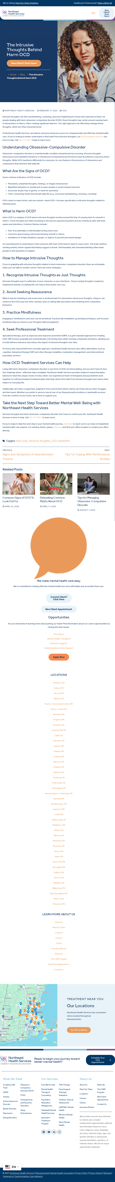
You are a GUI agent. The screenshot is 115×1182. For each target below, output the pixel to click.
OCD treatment (61, 440)
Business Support (59, 643)
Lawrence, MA (59, 809)
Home (13, 74)
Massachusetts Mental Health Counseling (55, 1173)
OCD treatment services (92, 136)
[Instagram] (59, 1132)
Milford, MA (58, 830)
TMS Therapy (64, 1085)
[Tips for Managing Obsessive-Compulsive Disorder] (93, 484)
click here (68, 424)
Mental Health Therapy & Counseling (47, 1092)
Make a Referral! (104, 3)
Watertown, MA (58, 888)
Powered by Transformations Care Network (23, 1176)
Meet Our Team (58, 927)
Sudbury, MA (59, 872)
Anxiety (6, 1097)
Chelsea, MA (59, 756)
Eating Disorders (10, 1117)
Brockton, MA (58, 725)
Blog (22, 74)
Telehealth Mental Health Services (48, 1111)
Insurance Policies (59, 948)
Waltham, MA (58, 883)
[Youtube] (49, 1132)
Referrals (59, 954)
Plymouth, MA (59, 846)
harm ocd (21, 440)
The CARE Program (59, 959)
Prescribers (58, 634)
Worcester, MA (59, 904)
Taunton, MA (59, 877)
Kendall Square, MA (59, 804)
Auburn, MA (59, 688)
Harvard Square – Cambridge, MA (58, 793)
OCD (64, 110)
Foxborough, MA (58, 783)
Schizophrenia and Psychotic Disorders (26, 1103)
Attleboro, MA (59, 683)
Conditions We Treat (9, 1086)
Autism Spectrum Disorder (10, 1102)
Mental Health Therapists (59, 639)
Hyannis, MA (59, 746)
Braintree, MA (59, 714)
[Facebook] (43, 1132)
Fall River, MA (58, 772)
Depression (8, 1113)
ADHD (5, 1092)
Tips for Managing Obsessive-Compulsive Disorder (91, 501)
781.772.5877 (25, 140)
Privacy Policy (81, 1173)
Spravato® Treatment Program (45, 1120)
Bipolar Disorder (9, 1109)
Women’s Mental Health (65, 1116)
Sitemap (107, 1173)
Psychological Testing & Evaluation (64, 1092)
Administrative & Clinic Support (58, 648)
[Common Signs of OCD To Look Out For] (19, 484)
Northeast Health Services (19, 110)
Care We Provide (48, 1085)
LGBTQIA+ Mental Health (66, 1108)
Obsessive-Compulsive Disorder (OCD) (27, 1088)
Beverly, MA (59, 693)
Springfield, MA (59, 867)
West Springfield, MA (58, 893)
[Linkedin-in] (54, 1132)
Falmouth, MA (58, 740)
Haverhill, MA (58, 799)
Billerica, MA (59, 698)
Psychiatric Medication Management (46, 1103)
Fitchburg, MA (59, 777)
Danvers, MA (59, 762)
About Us (59, 922)
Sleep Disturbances (26, 1111)
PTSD (23, 1095)
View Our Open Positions (26, 3)
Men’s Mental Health (64, 1123)
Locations (59, 933)
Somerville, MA (59, 862)
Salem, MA (59, 856)
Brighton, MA (58, 719)
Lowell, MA (58, 814)
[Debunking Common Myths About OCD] (56, 484)
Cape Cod (59, 735)
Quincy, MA (58, 851)
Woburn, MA (59, 899)
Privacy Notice (96, 1173)
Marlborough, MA (59, 820)
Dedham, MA (59, 767)
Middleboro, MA (58, 825)
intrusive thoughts (39, 440)
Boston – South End (59, 709)
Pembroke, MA (59, 841)
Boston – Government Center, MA (59, 704)
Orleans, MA (59, 751)
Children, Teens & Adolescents (66, 1101)
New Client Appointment (59, 964)
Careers (58, 938)
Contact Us (58, 969)
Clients (59, 943)
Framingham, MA (59, 788)
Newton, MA (59, 835)
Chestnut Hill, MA (59, 730)
